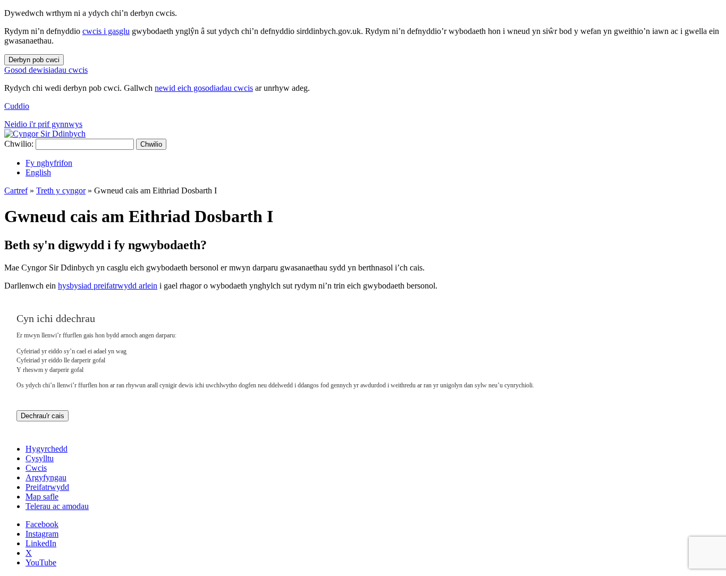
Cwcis (36, 467)
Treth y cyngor (61, 190)
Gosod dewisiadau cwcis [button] (46, 69)
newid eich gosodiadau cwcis (204, 87)
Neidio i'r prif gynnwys (43, 124)
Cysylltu (40, 458)
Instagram (42, 533)
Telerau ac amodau (57, 506)
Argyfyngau (46, 477)
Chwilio (151, 144)
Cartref (16, 190)
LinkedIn (41, 543)
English (38, 172)
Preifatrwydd (47, 487)
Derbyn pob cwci (34, 60)
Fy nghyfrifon (49, 162)
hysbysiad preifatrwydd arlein (107, 285)
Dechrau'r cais (42, 416)
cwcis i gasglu (106, 31)
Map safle (42, 496)
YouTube (41, 562)
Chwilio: (18, 143)
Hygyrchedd (46, 448)
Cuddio (16, 106)
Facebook (42, 524)
